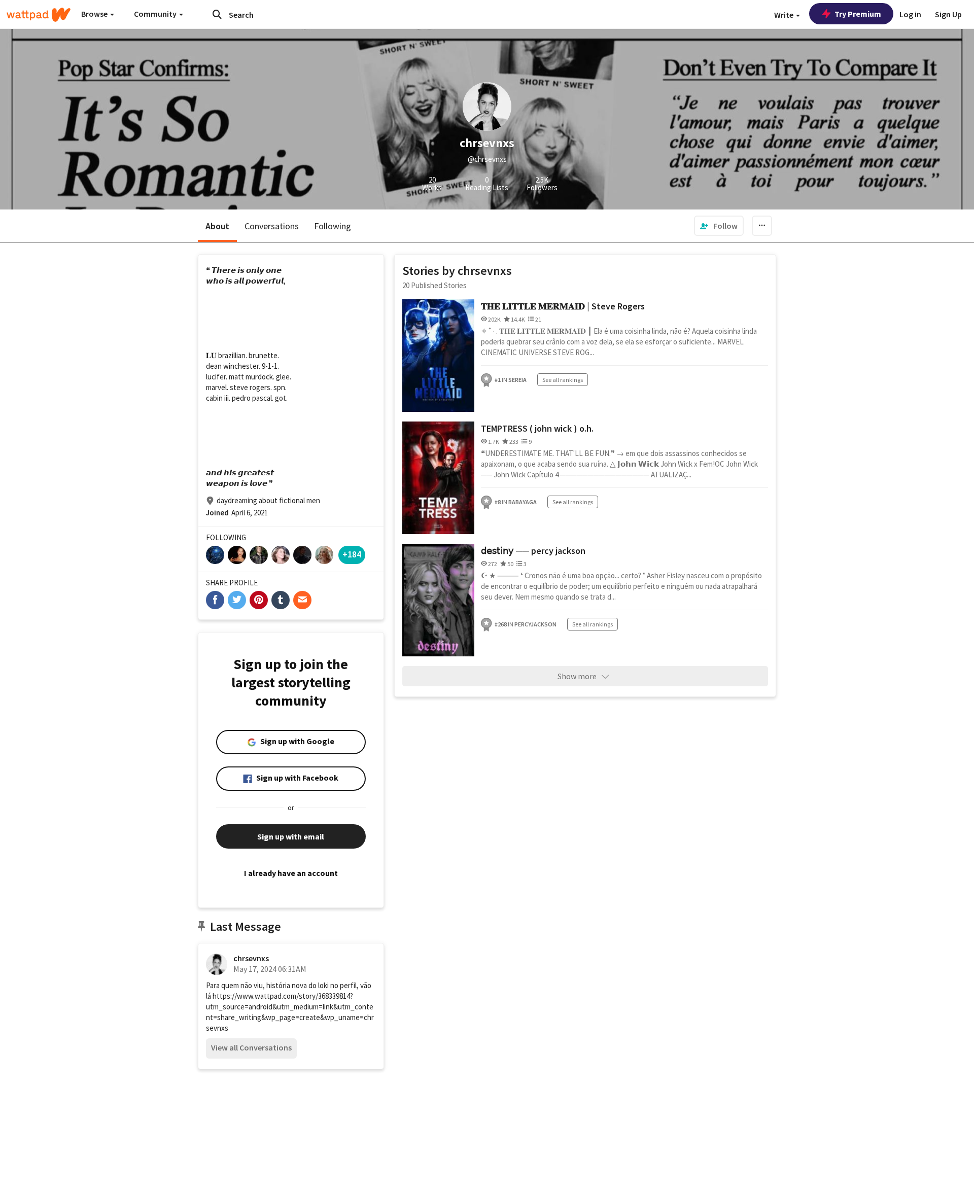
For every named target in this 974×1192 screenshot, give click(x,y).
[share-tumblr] (280, 600)
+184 (351, 554)
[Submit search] (217, 14)
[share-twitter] (237, 600)
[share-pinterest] (259, 600)
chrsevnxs (251, 958)
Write (784, 15)
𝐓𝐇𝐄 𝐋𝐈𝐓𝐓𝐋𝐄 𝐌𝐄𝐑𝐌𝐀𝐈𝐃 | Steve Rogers (563, 306)
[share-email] (302, 600)
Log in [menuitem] (910, 14)
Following (332, 226)
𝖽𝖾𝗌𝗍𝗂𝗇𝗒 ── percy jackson (533, 550)
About (217, 226)
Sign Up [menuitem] (948, 14)
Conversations (272, 226)
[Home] (39, 14)
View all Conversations (251, 1047)
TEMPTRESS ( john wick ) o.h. (537, 428)
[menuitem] (719, 226)
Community (156, 14)
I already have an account (291, 873)
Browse (95, 14)
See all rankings (562, 379)
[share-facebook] (215, 600)
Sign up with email (290, 836)
